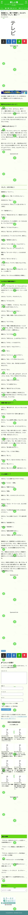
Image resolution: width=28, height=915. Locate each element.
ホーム (2, 8)
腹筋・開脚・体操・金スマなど (11, 8)
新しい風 (14, 2)
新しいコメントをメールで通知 (10, 703)
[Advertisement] (14, 65)
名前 (3, 685)
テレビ (4, 650)
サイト (2, 697)
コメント (4, 670)
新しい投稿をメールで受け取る (10, 706)
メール (3, 691)
